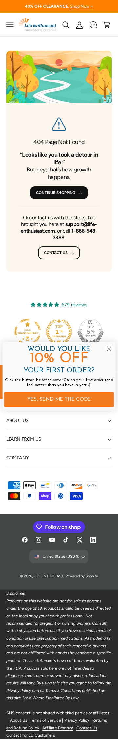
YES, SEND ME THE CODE (59, 399)
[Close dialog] (109, 348)
